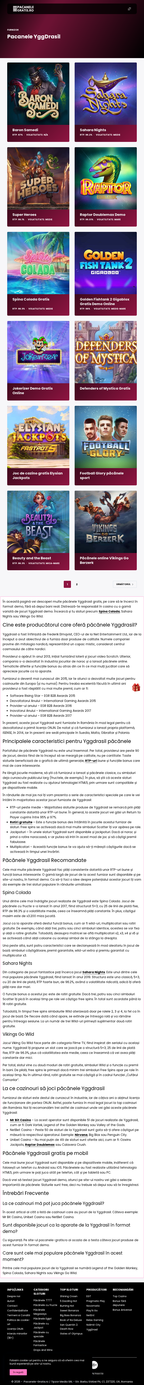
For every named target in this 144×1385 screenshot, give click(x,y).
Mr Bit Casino (20, 1120)
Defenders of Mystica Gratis (105, 388)
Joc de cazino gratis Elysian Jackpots (37, 475)
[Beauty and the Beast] (38, 522)
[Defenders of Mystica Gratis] (106, 352)
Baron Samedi (25, 129)
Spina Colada (109, 611)
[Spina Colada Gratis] (38, 263)
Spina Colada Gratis (30, 299)
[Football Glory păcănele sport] (106, 437)
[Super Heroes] (38, 178)
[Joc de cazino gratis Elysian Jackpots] (38, 437)
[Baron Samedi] (38, 93)
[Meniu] (129, 8)
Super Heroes (24, 214)
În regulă (18, 1372)
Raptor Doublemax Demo (102, 214)
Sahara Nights (93, 129)
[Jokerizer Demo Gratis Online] (38, 352)
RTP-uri (91, 761)
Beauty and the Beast (31, 558)
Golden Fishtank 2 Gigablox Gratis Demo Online (104, 301)
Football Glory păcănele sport (102, 475)
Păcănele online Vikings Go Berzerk (104, 560)
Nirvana (81, 1135)
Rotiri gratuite (21, 822)
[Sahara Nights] (106, 93)
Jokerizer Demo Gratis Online (32, 390)
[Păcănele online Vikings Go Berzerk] (106, 522)
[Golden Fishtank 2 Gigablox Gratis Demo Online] (106, 263)
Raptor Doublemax (40, 1145)
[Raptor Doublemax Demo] (106, 178)
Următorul (123, 584)
